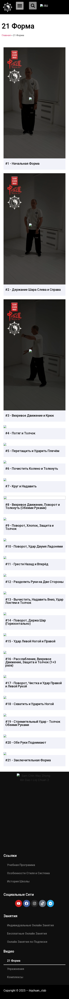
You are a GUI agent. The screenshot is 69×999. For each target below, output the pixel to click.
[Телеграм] (50, 903)
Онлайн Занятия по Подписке (27, 941)
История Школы (18, 881)
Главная (6, 35)
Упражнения (15, 969)
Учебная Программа (21, 865)
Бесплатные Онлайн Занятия (27, 933)
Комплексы (15, 977)
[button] (20, 6)
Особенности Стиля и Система (28, 873)
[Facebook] (26, 903)
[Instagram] (34, 903)
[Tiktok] (42, 903)
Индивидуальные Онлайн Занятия (30, 925)
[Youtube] (18, 903)
